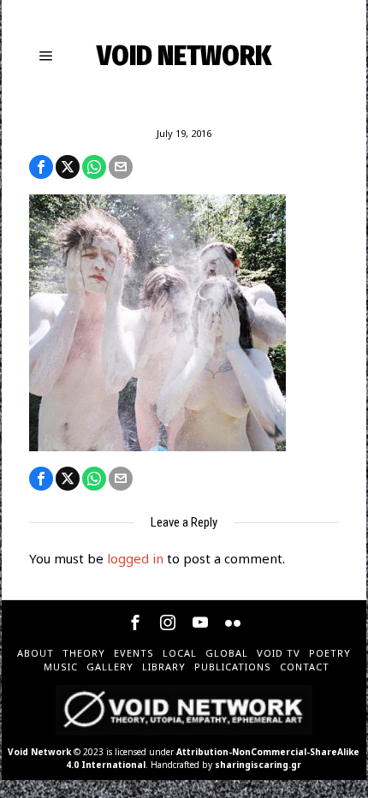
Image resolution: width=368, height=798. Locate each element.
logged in (135, 558)
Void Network (39, 752)
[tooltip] (41, 167)
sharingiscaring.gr (258, 765)
